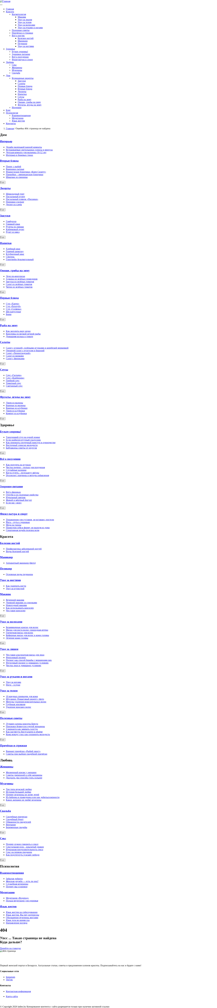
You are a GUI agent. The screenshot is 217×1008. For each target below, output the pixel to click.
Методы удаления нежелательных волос (26, 701)
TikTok (9, 979)
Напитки (22, 94)
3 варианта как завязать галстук (22, 729)
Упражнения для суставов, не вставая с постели (30, 519)
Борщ (8, 314)
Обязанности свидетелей (18, 822)
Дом (8, 75)
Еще (2, 182)
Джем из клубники (15, 410)
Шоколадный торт (15, 194)
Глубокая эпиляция (15, 704)
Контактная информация (18, 991)
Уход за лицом (25, 19)
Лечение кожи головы (17, 638)
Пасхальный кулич (15, 196)
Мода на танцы (13, 525)
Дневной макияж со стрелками (21, 602)
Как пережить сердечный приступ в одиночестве (31, 442)
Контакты (11, 123)
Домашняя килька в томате (19, 336)
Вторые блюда (25, 89)
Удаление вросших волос (18, 707)
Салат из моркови (15, 356)
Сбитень (10, 256)
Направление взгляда (16, 923)
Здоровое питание (21, 54)
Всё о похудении (20, 57)
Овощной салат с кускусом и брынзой (25, 350)
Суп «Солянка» (14, 309)
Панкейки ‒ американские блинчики (24, 174)
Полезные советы (21, 30)
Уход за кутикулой (15, 588)
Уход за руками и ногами (30, 27)
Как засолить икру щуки (18, 331)
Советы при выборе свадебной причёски (26, 754)
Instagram (10, 977)
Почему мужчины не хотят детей (22, 794)
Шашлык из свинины (17, 177)
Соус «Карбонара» (15, 378)
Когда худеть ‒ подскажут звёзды (22, 472)
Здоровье (10, 49)
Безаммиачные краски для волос (22, 627)
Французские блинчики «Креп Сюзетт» (26, 172)
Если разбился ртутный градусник (23, 440)
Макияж (22, 17)
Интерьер (16, 107)
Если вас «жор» (14, 502)
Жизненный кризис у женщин (21, 772)
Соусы (21, 97)
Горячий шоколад (14, 251)
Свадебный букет (14, 819)
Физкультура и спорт (22, 59)
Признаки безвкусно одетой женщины (25, 726)
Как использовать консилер (20, 608)
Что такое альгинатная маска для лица (25, 655)
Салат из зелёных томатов (19, 284)
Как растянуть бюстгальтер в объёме (24, 731)
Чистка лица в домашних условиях (23, 665)
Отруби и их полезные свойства (22, 494)
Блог (8, 110)
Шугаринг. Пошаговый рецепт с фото (25, 699)
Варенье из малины (16, 405)
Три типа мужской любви (19, 789)
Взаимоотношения (21, 115)
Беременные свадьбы (16, 827)
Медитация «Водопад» (17, 898)
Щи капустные (13, 311)
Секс (14, 65)
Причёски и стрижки (22, 33)
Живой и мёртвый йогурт (19, 500)
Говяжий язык (13, 224)
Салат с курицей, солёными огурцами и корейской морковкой (37, 348)
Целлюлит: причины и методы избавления (27, 475)
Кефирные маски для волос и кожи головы (27, 635)
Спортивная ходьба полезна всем (22, 530)
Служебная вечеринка (17, 884)
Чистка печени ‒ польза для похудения (25, 467)
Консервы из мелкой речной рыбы (23, 334)
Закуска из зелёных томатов (20, 281)
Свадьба (16, 73)
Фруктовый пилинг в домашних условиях (27, 663)
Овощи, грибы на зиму (29, 102)
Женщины (17, 67)
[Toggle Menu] (1, 4)
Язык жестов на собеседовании (21, 912)
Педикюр (22, 43)
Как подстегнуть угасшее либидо (22, 855)
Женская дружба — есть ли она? (22, 881)
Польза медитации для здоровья (22, 900)
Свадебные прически (16, 816)
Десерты (22, 91)
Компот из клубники (16, 413)
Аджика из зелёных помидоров (21, 279)
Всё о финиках (13, 492)
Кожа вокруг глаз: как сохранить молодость (28, 734)
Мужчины (17, 70)
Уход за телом (24, 22)
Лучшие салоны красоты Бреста (22, 723)
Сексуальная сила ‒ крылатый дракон (25, 847)
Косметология (19, 14)
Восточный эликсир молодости (22, 445)
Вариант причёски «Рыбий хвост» (23, 751)
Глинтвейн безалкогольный (20, 259)
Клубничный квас (15, 254)
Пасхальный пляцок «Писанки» (22, 199)
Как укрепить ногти (16, 586)
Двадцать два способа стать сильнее (24, 777)
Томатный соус (13, 383)
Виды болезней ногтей (17, 551)
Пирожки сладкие (15, 202)
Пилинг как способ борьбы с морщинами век (29, 660)
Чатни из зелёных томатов (19, 287)
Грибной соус (12, 380)
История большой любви (18, 792)
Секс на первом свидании (19, 852)
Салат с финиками (15, 358)
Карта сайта (12, 996)
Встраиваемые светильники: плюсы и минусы (29, 150)
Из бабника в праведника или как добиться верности (32, 797)
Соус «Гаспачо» (14, 375)
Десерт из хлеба (14, 204)
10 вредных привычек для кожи (22, 696)
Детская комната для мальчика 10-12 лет (26, 152)
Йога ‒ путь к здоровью (18, 522)
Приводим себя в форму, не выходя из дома (28, 527)
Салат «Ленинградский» (18, 353)
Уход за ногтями (26, 46)
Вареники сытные (15, 169)
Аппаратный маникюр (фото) (21, 563)
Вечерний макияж (15, 600)
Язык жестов (18, 121)
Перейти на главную (10, 948)
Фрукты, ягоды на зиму (29, 105)
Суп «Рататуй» (13, 306)
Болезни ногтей (26, 38)
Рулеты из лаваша (15, 226)
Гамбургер (11, 221)
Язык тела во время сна (18, 920)
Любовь (10, 62)
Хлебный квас (13, 248)
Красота (10, 11)
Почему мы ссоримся (16, 886)
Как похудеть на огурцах (18, 464)
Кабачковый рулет (15, 229)
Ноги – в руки (13, 685)
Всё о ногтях (18, 35)
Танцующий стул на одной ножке (23, 437)
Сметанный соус (14, 386)
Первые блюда (25, 86)
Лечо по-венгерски (15, 276)
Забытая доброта (14, 878)
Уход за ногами (13, 682)
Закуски (22, 81)
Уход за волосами (26, 25)
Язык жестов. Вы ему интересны (22, 915)
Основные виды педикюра (19, 574)
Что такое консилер (15, 610)
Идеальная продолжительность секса (24, 849)
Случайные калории (16, 470)
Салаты (21, 83)
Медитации (17, 118)
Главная (10, 9)
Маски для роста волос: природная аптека (27, 630)
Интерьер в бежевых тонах (19, 155)
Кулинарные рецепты (23, 78)
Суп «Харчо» (12, 303)
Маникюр (23, 41)
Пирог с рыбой (13, 166)
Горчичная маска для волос (19, 632)
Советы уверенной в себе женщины (24, 775)
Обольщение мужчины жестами (22, 917)
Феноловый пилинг (16, 657)
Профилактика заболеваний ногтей (24, 548)
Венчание (11, 824)
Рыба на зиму (24, 99)
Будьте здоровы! (20, 51)
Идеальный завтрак (16, 497)
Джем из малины (14, 402)
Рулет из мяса (12, 232)
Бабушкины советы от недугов (21, 448)
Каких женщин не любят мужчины (23, 800)
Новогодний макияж (16, 605)
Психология (12, 113)
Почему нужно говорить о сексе (22, 844)
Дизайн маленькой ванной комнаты (24, 147)
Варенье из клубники (16, 408)
